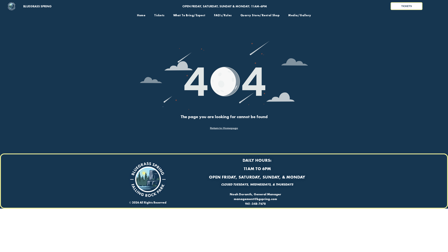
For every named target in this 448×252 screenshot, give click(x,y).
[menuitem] (141, 15)
